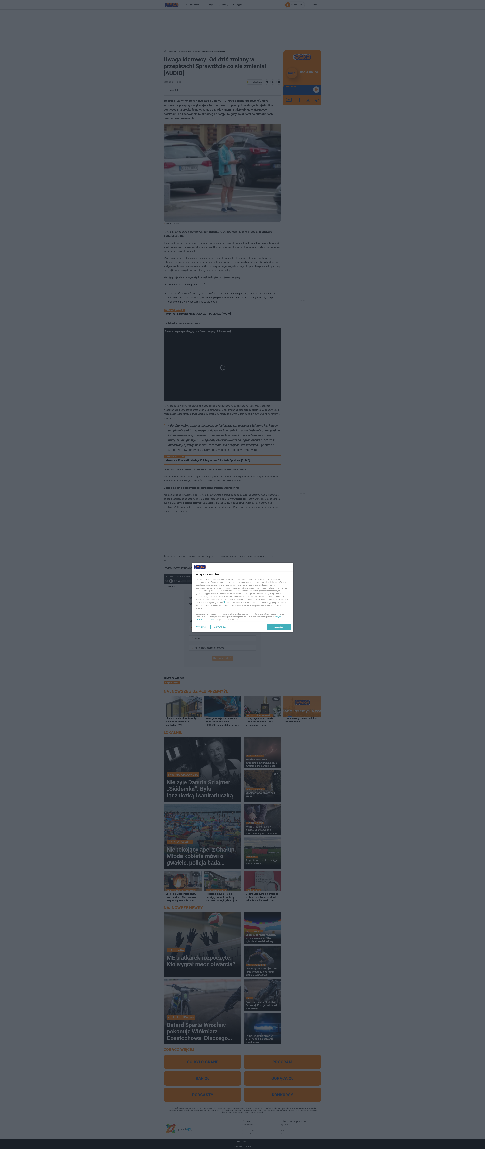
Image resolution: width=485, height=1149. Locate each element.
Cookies (211, 619)
